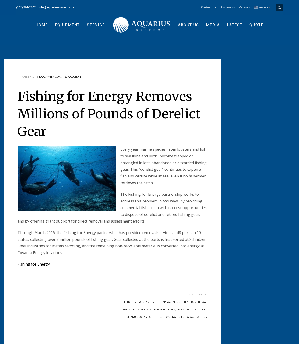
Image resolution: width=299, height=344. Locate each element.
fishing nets (131, 309)
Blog (42, 76)
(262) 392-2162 (26, 7)
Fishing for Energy (34, 264)
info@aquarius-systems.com (57, 7)
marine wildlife (187, 309)
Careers (244, 7)
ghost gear (148, 309)
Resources (228, 7)
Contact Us (208, 7)
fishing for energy (193, 302)
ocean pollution (150, 317)
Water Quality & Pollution (63, 76)
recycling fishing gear (178, 317)
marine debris (166, 309)
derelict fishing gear (135, 302)
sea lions (201, 317)
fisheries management (164, 302)
